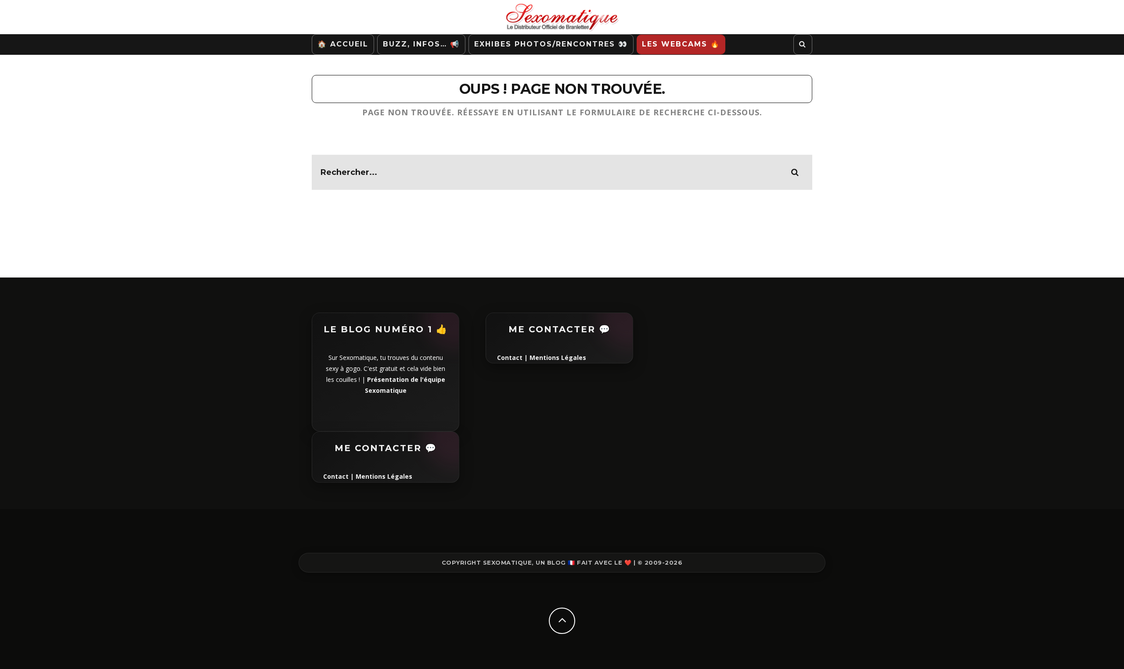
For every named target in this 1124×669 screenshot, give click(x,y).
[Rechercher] (802, 44)
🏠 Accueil (342, 44)
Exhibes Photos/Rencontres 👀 (551, 44)
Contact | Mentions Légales (367, 476)
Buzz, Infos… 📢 (421, 44)
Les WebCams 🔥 (681, 44)
